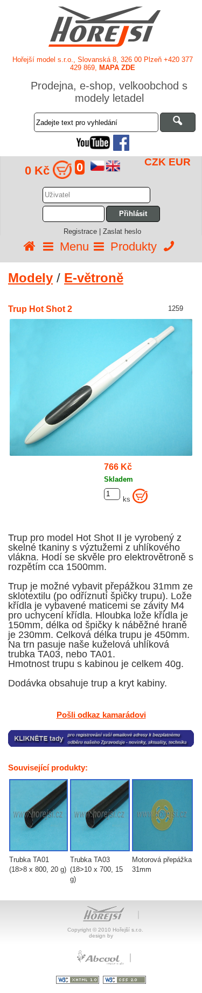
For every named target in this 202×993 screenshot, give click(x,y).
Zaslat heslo (122, 231)
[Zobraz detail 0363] (100, 815)
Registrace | (83, 231)
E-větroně (93, 277)
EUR (180, 162)
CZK (155, 162)
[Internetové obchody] (101, 963)
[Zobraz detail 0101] (38, 815)
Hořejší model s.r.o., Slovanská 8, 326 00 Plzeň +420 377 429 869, (102, 63)
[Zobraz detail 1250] (162, 815)
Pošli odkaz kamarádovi (101, 714)
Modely (30, 277)
